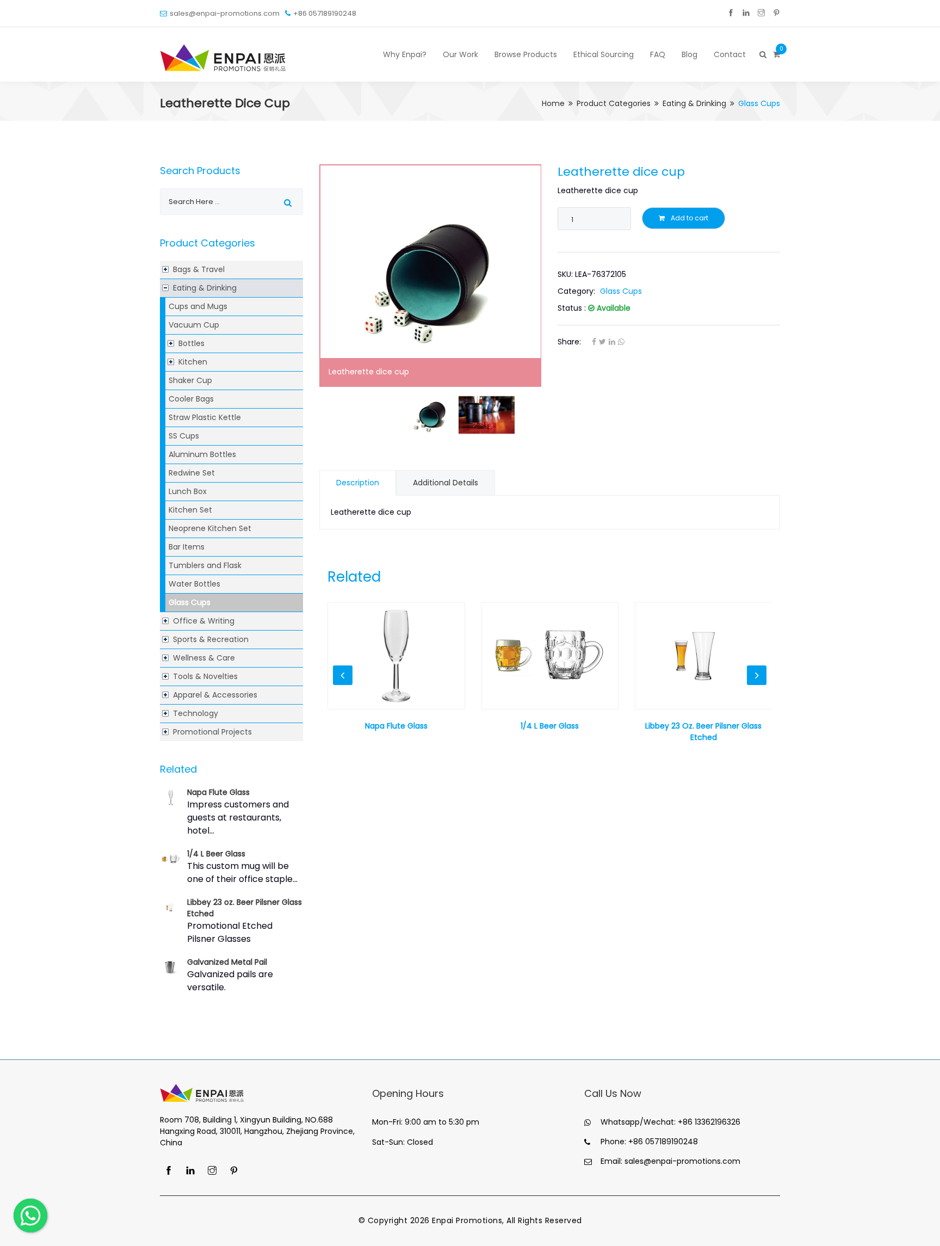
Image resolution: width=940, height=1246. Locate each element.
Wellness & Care (204, 657)
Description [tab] (357, 482)
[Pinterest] (776, 13)
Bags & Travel (199, 269)
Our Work (460, 54)
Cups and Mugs (198, 306)
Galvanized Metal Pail (227, 962)
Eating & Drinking (694, 103)
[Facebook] (730, 13)
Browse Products (525, 54)
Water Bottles (194, 583)
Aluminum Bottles (202, 454)
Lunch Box (188, 491)
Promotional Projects (212, 731)
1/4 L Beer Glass (216, 853)
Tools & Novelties (205, 676)
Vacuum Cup (194, 324)
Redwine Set (192, 472)
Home (553, 103)
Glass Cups (190, 602)
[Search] (762, 54)
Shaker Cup (190, 380)
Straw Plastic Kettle (205, 417)
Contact (730, 54)
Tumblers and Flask (205, 565)
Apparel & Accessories (215, 694)
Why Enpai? (404, 54)
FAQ (657, 54)
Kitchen (192, 361)
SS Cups (184, 435)
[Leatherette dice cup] (430, 275)
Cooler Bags (191, 398)
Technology (195, 713)
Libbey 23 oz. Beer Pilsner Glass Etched (703, 731)
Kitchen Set (190, 509)
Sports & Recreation (211, 639)
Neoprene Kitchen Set (210, 528)
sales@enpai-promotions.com (225, 13)
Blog (689, 54)
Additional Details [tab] (445, 482)
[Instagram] (761, 13)
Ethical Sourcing (603, 54)
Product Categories (614, 103)
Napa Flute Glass (218, 792)
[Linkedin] (746, 13)
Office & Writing (203, 620)
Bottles (191, 343)
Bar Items (187, 546)
